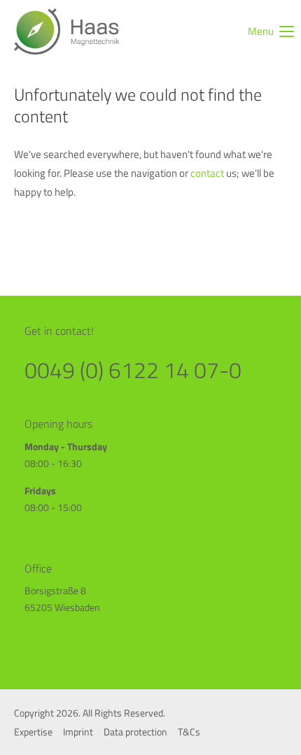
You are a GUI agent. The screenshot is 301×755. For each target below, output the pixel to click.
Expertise (33, 731)
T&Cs (189, 731)
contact (208, 173)
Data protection (135, 731)
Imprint (78, 731)
